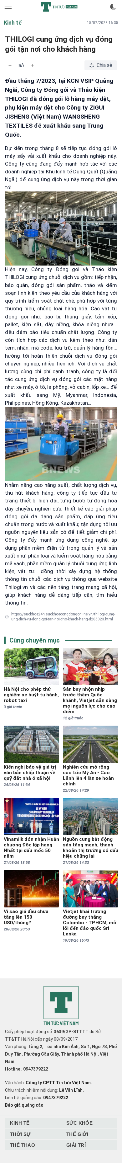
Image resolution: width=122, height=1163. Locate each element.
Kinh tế (20, 1123)
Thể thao (22, 1145)
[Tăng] (33, 65)
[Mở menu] (9, 7)
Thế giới (77, 1134)
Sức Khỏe (79, 1123)
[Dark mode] (113, 7)
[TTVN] (61, 1006)
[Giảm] (10, 65)
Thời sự (20, 1134)
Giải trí (76, 1145)
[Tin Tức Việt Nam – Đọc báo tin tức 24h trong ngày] (59, 7)
